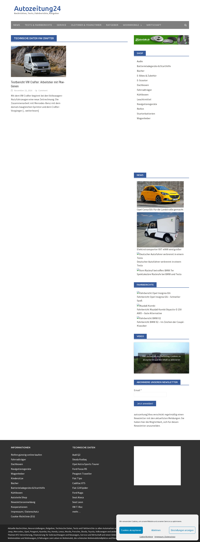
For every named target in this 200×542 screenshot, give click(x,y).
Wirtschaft (153, 25)
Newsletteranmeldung (23, 502)
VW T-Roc (77, 506)
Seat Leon (77, 502)
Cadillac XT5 (78, 483)
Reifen (140, 108)
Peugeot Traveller (82, 473)
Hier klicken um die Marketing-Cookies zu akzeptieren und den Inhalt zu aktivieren (161, 358)
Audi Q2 (76, 454)
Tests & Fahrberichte (38, 25)
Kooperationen (19, 506)
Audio (140, 61)
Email (138, 390)
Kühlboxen (142, 94)
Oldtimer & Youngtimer (86, 25)
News (16, 25)
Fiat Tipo (77, 478)
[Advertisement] (129, 11)
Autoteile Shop (19, 497)
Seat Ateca (78, 497)
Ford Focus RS (79, 468)
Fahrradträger (144, 89)
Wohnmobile (131, 25)
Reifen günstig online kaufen (26, 454)
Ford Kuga (77, 492)
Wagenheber (143, 118)
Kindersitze (17, 478)
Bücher (140, 70)
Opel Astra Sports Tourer (85, 464)
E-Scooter (142, 80)
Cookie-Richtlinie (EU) (23, 516)
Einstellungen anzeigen (182, 530)
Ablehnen (156, 530)
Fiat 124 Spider (80, 487)
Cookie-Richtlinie (146, 536)
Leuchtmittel (144, 99)
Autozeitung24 (37, 8)
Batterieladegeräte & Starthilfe (154, 66)
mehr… (76, 511)
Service (61, 25)
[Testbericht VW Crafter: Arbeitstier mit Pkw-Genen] (38, 61)
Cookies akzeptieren (131, 530)
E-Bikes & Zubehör (147, 75)
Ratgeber (112, 25)
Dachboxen (143, 85)
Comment (43, 90)
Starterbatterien (146, 113)
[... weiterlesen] (31, 110)
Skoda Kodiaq (79, 459)
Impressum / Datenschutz (165, 536)
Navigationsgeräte (147, 104)
